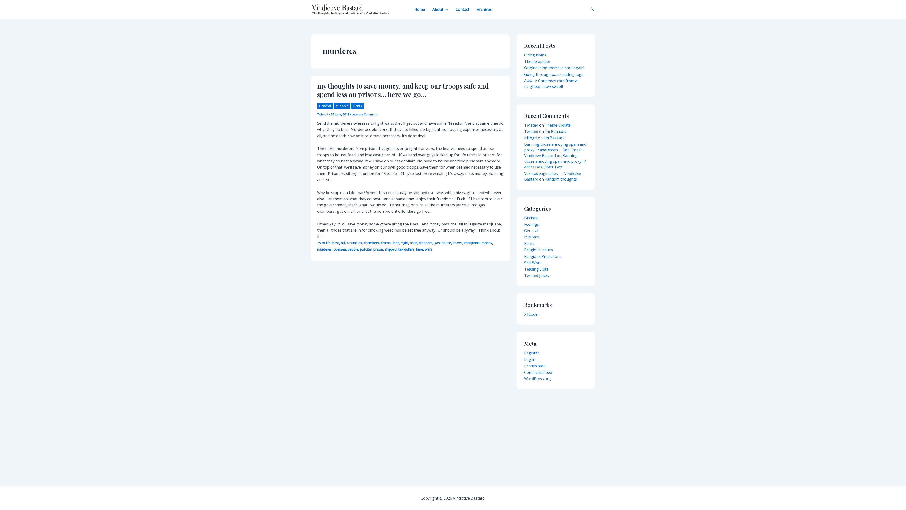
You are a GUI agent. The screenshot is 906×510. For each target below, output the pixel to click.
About (437, 9)
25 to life (324, 243)
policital (366, 249)
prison (378, 249)
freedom (425, 243)
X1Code (530, 314)
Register (531, 353)
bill (343, 243)
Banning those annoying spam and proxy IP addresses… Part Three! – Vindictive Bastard (555, 150)
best (335, 243)
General (325, 106)
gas (437, 243)
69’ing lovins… (536, 55)
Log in (529, 359)
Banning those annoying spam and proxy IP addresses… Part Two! (555, 161)
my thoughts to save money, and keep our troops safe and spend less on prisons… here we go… (403, 90)
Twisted (531, 125)
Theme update (537, 61)
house (446, 243)
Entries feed (534, 366)
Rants (357, 106)
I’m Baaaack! (555, 131)
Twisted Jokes (536, 275)
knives (457, 243)
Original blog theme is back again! (554, 67)
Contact (462, 9)
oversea (340, 249)
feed (396, 243)
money (487, 243)
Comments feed (538, 372)
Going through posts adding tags (553, 74)
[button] (445, 9)
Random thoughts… (562, 179)
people (353, 249)
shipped (391, 249)
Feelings (531, 224)
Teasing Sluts (536, 269)
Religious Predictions (542, 256)
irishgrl (530, 137)
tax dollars (406, 249)
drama (386, 243)
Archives (484, 9)
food (413, 243)
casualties (354, 243)
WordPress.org (537, 378)
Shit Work (533, 262)
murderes (324, 249)
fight (404, 243)
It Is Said (342, 106)
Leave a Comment (365, 114)
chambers (371, 243)
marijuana (472, 243)
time (419, 249)
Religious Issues (538, 249)
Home (419, 9)
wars (428, 249)
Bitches (530, 218)
